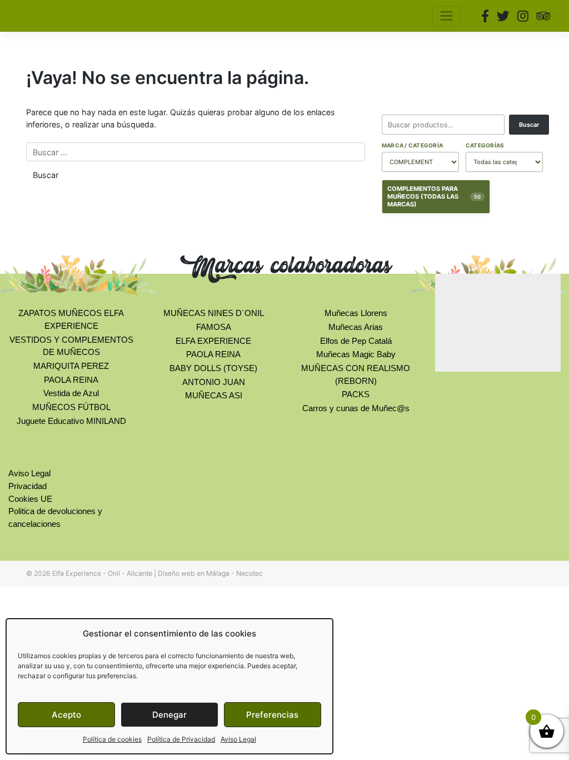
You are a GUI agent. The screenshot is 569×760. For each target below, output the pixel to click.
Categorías (485, 145)
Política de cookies (112, 739)
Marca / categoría (412, 145)
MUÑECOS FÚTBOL (71, 407)
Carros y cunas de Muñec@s (356, 408)
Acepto (66, 714)
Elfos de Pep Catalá (356, 341)
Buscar (529, 125)
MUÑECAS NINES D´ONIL (213, 313)
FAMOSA (213, 327)
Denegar (169, 714)
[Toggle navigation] (446, 16)
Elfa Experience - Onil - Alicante (102, 573)
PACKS (356, 394)
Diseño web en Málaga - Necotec (210, 573)
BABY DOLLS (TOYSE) (213, 368)
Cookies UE (30, 499)
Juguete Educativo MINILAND (71, 421)
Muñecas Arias (355, 327)
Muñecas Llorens (356, 313)
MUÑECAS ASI (213, 395)
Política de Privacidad (181, 739)
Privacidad (27, 486)
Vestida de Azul (71, 393)
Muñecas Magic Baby (356, 354)
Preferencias (272, 714)
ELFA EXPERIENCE (213, 341)
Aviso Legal (238, 739)
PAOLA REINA (71, 379)
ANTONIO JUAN (213, 382)
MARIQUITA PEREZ (71, 366)
